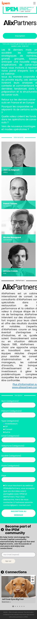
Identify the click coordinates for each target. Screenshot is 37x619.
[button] (13, 606)
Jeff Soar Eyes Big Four (13, 599)
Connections (16, 572)
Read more (5, 602)
